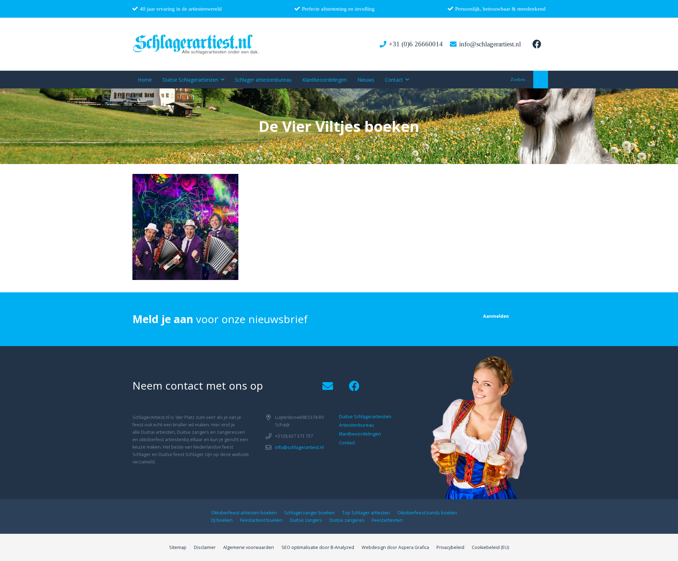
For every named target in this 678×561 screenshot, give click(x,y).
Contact (347, 443)
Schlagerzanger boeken (309, 513)
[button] (540, 79)
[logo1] (196, 44)
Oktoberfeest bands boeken (427, 513)
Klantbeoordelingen (360, 434)
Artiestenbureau (356, 425)
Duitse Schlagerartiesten (365, 417)
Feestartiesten (387, 520)
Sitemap (177, 547)
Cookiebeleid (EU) (490, 547)
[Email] (327, 386)
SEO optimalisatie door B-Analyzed (317, 547)
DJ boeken (222, 520)
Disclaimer (205, 547)
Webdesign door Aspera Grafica (395, 547)
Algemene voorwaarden (248, 547)
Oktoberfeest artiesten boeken (244, 513)
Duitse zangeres (346, 520)
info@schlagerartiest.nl (299, 447)
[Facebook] (537, 44)
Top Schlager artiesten (366, 513)
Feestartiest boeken (261, 520)
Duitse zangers (306, 520)
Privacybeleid (450, 547)
